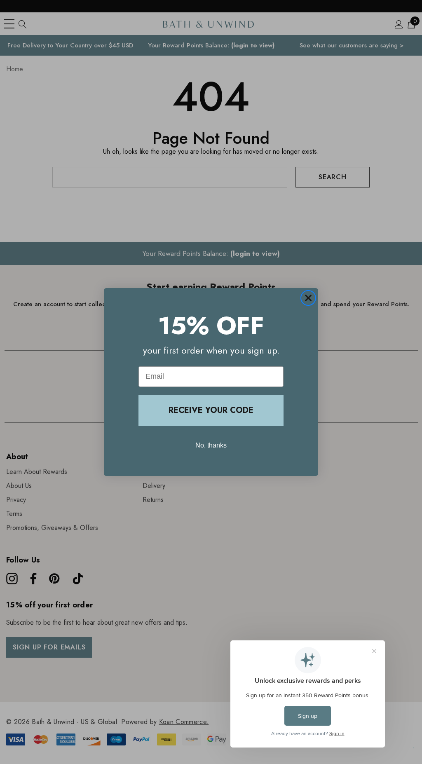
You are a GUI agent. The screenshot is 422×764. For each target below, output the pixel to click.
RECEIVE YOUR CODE (211, 410)
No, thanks (211, 445)
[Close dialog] (308, 298)
